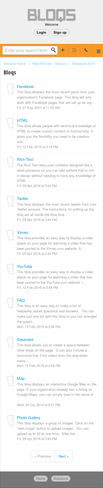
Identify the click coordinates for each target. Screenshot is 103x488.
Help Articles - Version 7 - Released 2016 (63, 63)
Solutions (61, 478)
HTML (22, 120)
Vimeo (22, 232)
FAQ (21, 300)
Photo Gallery (28, 417)
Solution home (15, 63)
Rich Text (25, 159)
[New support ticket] (63, 49)
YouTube (24, 266)
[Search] (55, 50)
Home (40, 478)
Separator (25, 339)
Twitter (22, 198)
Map (21, 378)
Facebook (25, 86)
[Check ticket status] (74, 49)
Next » (64, 456)
